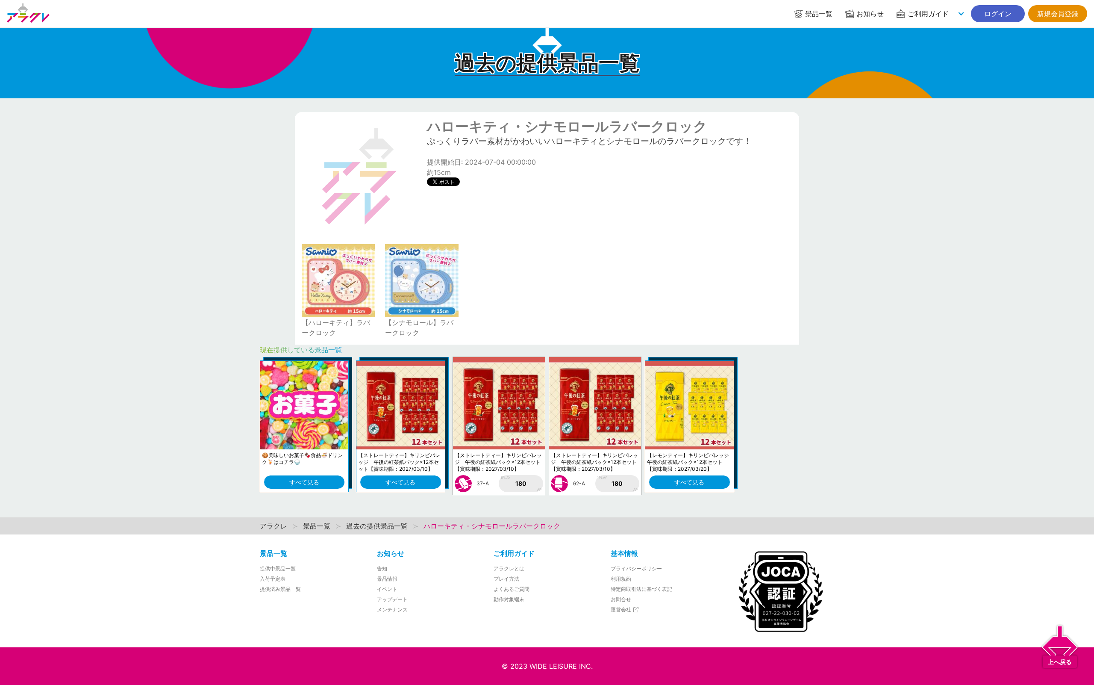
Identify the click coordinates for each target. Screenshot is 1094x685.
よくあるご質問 (511, 589)
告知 (382, 568)
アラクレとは (509, 568)
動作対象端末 (509, 599)
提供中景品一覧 (278, 568)
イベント (387, 589)
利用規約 (621, 579)
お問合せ (621, 599)
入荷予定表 (272, 579)
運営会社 (621, 609)
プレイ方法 (506, 579)
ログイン (998, 13)
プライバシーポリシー (636, 568)
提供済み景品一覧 (280, 589)
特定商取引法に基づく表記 (641, 589)
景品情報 (387, 579)
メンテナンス (392, 609)
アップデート (392, 599)
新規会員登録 (1057, 13)
